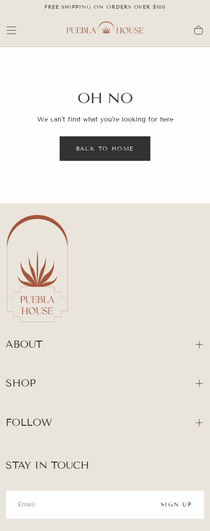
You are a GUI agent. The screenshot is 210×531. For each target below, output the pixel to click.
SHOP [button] (21, 383)
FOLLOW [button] (29, 422)
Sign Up (176, 504)
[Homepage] (105, 30)
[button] (11, 30)
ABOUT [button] (24, 344)
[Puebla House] (37, 270)
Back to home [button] (105, 148)
